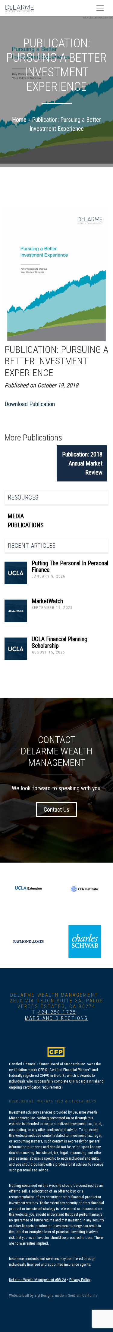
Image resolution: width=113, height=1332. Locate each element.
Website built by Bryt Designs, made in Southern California (53, 1295)
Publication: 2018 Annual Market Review (82, 463)
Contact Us (56, 809)
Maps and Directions (56, 1018)
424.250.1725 (57, 1012)
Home (19, 119)
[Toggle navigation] (100, 8)
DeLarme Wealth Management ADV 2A (37, 1279)
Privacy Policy (79, 1279)
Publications (26, 525)
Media (16, 516)
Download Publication (30, 404)
